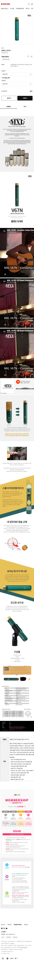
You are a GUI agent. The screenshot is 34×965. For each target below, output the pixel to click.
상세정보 (8, 106)
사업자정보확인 (23, 947)
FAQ (3, 937)
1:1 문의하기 (8, 937)
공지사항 (15, 937)
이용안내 (26, 924)
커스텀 (12, 8)
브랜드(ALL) (4, 8)
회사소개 (3, 924)
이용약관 (9, 924)
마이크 (27, 8)
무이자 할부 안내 (5, 59)
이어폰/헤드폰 (20, 8)
